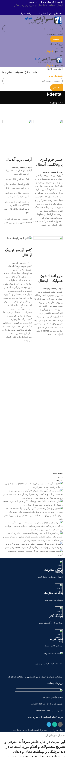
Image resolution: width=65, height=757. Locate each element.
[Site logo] (43, 20)
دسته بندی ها (56, 102)
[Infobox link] (32, 569)
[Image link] (39, 690)
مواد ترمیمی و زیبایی (53, 172)
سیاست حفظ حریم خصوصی (40, 676)
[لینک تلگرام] (28, 9)
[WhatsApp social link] (32, 9)
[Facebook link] (36, 9)
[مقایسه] (59, 153)
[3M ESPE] (32, 513)
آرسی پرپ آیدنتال (19, 159)
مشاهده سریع (59, 231)
